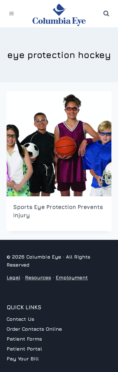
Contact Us (20, 319)
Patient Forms (24, 339)
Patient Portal (24, 349)
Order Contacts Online (34, 329)
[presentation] (59, 143)
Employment (72, 277)
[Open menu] (12, 13)
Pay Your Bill (23, 359)
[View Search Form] (106, 13)
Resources (38, 277)
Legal (13, 277)
